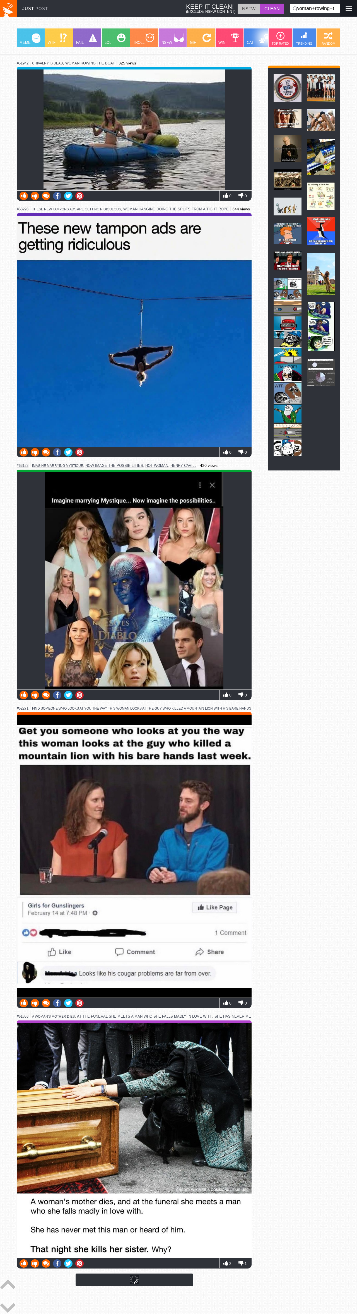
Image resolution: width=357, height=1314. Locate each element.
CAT (250, 42)
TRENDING (304, 43)
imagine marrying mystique (57, 466)
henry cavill (183, 465)
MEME (25, 42)
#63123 (22, 465)
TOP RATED (280, 43)
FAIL (80, 42)
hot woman (156, 465)
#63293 (22, 209)
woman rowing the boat (90, 63)
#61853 (22, 1016)
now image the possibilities (114, 465)
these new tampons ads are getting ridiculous (76, 209)
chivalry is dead (47, 63)
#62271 (22, 708)
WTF (52, 42)
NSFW (166, 42)
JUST (35, 8)
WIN (221, 42)
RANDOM (328, 43)
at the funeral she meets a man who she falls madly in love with (144, 1016)
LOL (108, 42)
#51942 (22, 63)
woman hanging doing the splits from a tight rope (176, 209)
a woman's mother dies (53, 1016)
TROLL (138, 42)
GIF (193, 42)
